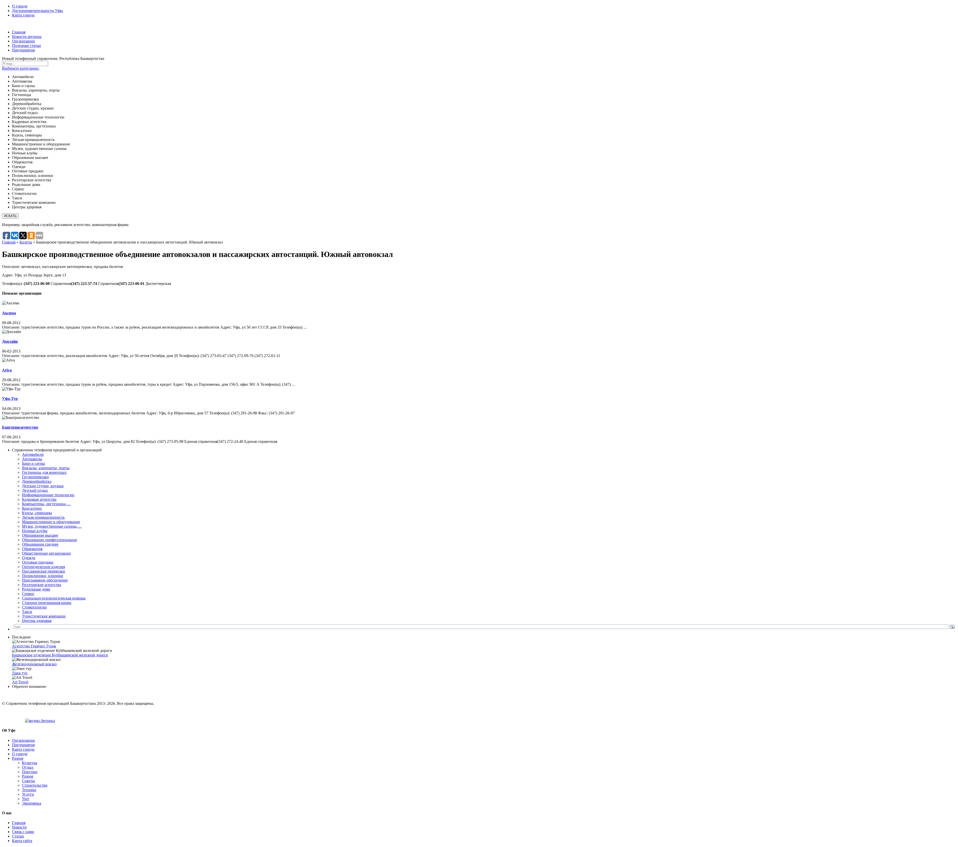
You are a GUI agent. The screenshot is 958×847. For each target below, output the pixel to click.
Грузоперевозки (35, 477)
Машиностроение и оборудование (51, 522)
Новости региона (26, 36)
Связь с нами (23, 832)
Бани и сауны (33, 463)
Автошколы (32, 459)
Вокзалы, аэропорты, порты (46, 468)
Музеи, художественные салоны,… (52, 526)
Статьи (18, 836)
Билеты (25, 242)
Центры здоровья (36, 620)
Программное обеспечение (45, 580)
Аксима (9, 313)
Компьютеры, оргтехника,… (46, 504)
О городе (19, 6)
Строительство (34, 785)
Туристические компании (44, 616)
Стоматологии (34, 607)
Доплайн (10, 341)
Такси (27, 611)
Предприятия (23, 50)
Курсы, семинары (37, 513)
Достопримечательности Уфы (37, 10)
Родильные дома (36, 589)
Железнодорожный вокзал (34, 664)
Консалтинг (32, 508)
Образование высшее (40, 535)
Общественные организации (46, 553)
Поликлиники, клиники (42, 576)
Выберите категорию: (20, 68)
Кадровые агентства (39, 499)
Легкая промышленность (43, 517)
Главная (18, 32)
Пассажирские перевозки (43, 571)
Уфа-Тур (10, 398)
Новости (19, 827)
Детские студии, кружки (43, 486)
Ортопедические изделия (43, 567)
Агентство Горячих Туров (34, 646)
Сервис (28, 594)
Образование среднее (40, 544)
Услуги (28, 794)
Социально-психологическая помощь (54, 598)
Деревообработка (36, 481)
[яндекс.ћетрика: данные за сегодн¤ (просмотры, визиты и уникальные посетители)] (40, 721)
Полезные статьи (26, 45)
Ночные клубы (34, 531)
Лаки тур (19, 673)
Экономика (31, 803)
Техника (29, 790)
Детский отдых (35, 490)
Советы (28, 781)
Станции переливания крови (46, 603)
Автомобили (33, 454)
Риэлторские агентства (41, 585)
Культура (29, 763)
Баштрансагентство (20, 427)
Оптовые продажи (37, 562)
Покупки (29, 772)
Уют (25, 799)
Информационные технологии (48, 495)
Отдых (27, 767)
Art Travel (20, 682)
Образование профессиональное (49, 540)
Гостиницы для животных (44, 472)
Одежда (28, 558)
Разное (17, 758)
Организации (23, 41)
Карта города (23, 15)
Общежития (32, 549)
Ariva (7, 370)
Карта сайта (22, 841)
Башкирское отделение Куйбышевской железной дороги (60, 655)
